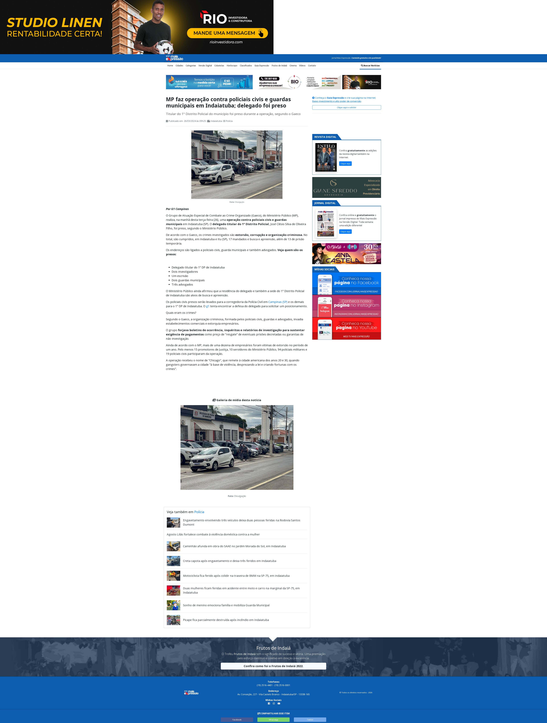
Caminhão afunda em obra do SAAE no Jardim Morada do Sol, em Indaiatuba (234, 546)
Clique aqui (345, 163)
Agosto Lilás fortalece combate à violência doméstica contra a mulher (213, 534)
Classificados (246, 65)
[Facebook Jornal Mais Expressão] (346, 284)
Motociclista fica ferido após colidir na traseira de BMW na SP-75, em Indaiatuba (236, 576)
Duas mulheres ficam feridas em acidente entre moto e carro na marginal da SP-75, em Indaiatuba (241, 590)
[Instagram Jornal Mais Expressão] (346, 306)
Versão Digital (205, 65)
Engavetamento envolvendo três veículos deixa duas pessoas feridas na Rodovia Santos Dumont (241, 522)
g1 (207, 306)
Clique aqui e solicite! (346, 107)
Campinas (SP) (277, 302)
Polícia (229, 121)
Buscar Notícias (371, 65)
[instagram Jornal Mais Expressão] (274, 703)
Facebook (236, 719)
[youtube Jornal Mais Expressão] (278, 703)
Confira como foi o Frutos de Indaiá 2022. (273, 666)
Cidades (179, 65)
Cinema (293, 65)
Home (170, 65)
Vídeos (302, 65)
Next (298, 452)
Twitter (310, 719)
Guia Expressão (262, 65)
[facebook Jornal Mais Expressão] (269, 703)
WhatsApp (273, 719)
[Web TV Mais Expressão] (346, 328)
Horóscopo (232, 65)
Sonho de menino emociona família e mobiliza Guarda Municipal (226, 605)
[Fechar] (541, 4)
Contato (312, 65)
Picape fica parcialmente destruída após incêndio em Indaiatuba (226, 620)
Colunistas (219, 65)
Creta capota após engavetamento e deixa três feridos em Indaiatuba (229, 561)
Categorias (191, 65)
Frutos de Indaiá (279, 65)
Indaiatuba (216, 121)
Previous (176, 452)
